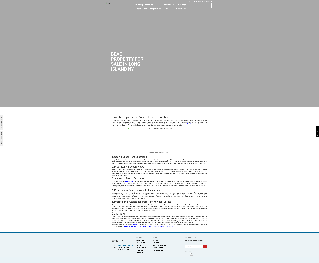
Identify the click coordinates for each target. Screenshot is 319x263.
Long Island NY (157, 240)
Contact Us (181, 9)
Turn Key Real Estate (188, 124)
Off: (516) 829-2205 (207, 1)
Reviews (138, 245)
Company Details (154, 260)
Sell (164, 5)
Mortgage (182, 5)
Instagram (156, 226)
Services (174, 5)
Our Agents (138, 9)
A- (317, 135)
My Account (139, 250)
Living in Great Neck (1, 138)
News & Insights (150, 9)
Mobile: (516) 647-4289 (195, 1)
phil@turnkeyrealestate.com (126, 245)
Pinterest (171, 226)
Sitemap (147, 260)
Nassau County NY (158, 250)
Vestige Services (202, 260)
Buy (160, 5)
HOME (180, 110)
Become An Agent (164, 9)
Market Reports (140, 5)
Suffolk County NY (158, 247)
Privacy (141, 260)
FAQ (174, 9)
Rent (168, 5)
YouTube (162, 226)
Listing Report (153, 5)
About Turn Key (140, 240)
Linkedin (150, 226)
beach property (129, 181)
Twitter (145, 226)
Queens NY (156, 242)
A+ (317, 128)
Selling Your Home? (1, 122)
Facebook (139, 226)
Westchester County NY (159, 245)
